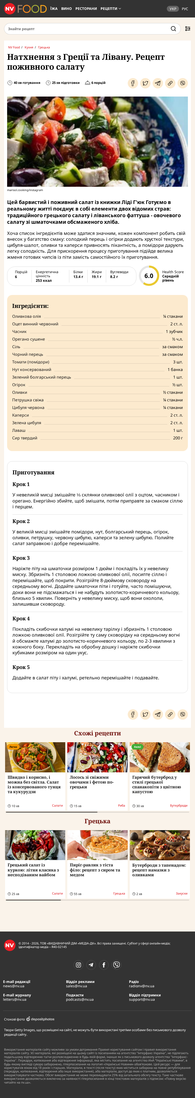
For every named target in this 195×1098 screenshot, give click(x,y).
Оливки (19, 392)
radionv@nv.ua (141, 985)
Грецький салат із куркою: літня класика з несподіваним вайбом (33, 869)
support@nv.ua (142, 999)
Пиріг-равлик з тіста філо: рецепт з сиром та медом (95, 869)
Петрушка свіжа (28, 400)
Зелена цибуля (26, 423)
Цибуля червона (28, 407)
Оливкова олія (26, 316)
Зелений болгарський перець (41, 377)
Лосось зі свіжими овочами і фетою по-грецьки (92, 782)
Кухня (29, 47)
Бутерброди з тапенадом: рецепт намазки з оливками (159, 870)
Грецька (44, 47)
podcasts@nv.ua (80, 999)
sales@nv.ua (76, 985)
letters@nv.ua (14, 999)
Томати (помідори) (30, 362)
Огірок (18, 385)
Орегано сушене (28, 339)
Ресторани (86, 8)
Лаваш (18, 430)
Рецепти (109, 8)
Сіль (16, 347)
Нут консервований (31, 369)
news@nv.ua (13, 985)
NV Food (14, 47)
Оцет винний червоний (35, 324)
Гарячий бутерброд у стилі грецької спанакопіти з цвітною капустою (156, 784)
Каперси (20, 415)
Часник (19, 331)
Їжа (54, 8)
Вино (66, 8)
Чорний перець (27, 354)
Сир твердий (24, 438)
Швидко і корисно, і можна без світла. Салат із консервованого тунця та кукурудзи (34, 784)
